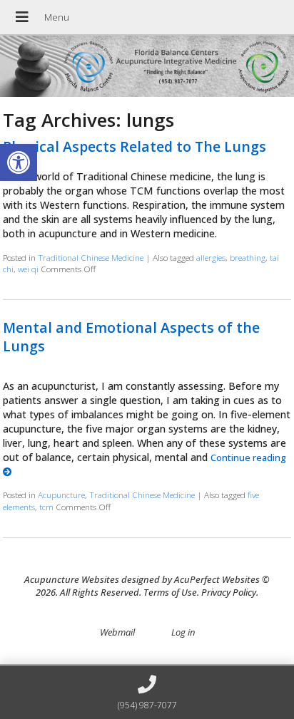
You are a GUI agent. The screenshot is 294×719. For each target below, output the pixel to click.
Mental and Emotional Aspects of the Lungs (131, 336)
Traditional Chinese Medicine (90, 257)
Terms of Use (170, 592)
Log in (183, 632)
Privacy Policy (228, 592)
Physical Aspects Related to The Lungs (134, 146)
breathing (247, 257)
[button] (18, 162)
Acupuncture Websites (71, 579)
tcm (46, 506)
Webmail (117, 632)
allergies (210, 257)
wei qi (28, 268)
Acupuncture (61, 494)
